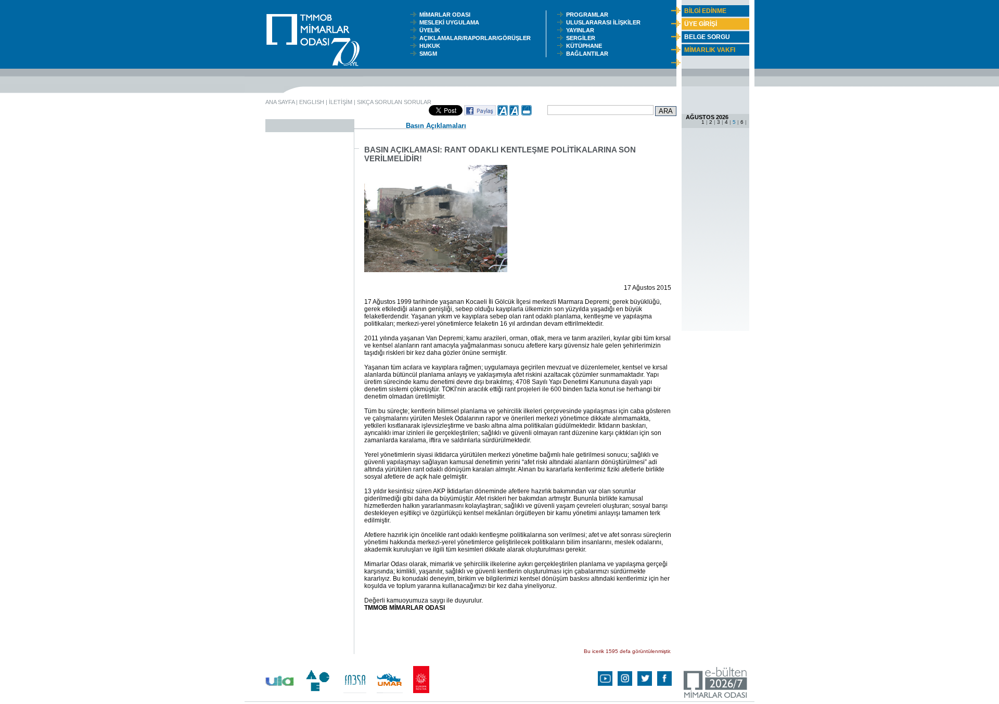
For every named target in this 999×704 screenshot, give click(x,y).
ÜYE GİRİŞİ (700, 24)
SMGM (429, 53)
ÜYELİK (431, 30)
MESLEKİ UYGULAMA (451, 22)
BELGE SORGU (707, 37)
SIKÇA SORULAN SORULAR (394, 102)
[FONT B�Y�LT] (502, 113)
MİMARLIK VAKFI (709, 50)
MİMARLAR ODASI (447, 14)
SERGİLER (582, 38)
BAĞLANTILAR (588, 53)
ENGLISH (311, 102)
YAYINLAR (581, 30)
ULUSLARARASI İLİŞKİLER (605, 22)
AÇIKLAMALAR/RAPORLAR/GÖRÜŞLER (477, 38)
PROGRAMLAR (589, 14)
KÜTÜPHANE (586, 46)
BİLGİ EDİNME (705, 11)
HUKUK (431, 46)
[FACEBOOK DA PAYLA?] (480, 113)
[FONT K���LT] (514, 113)
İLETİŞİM (340, 102)
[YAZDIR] (526, 113)
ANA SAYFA (279, 102)
